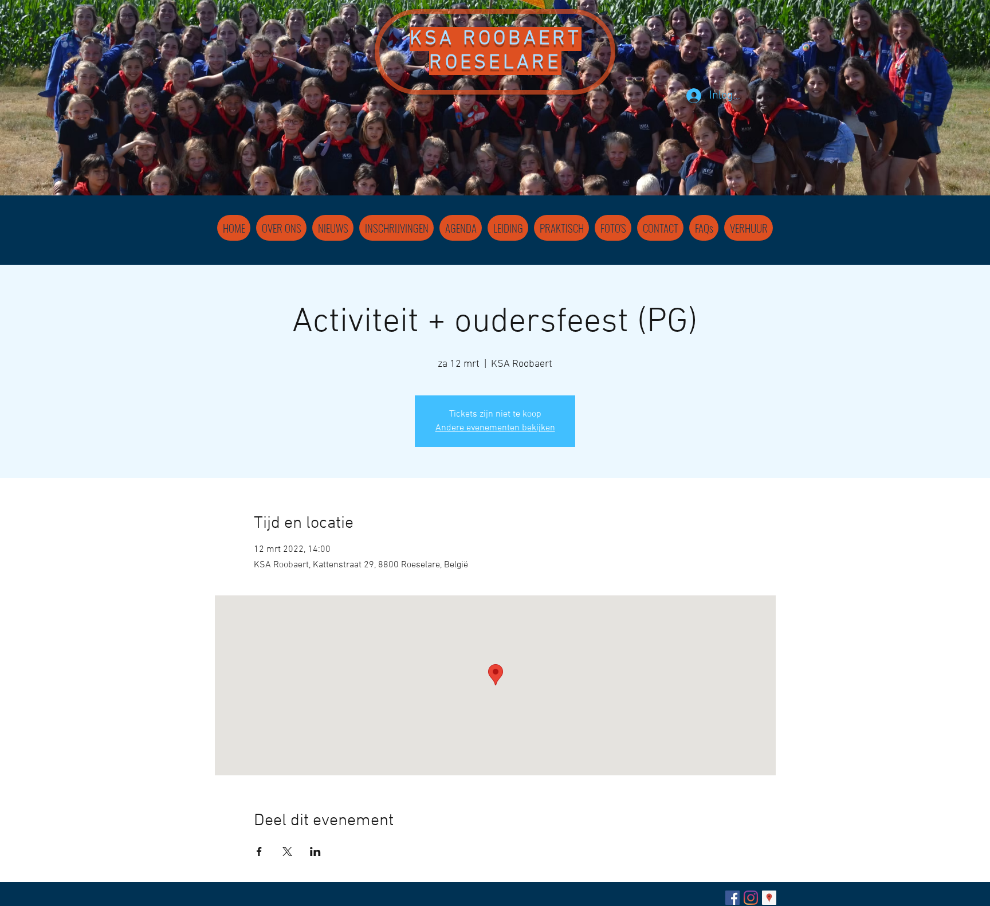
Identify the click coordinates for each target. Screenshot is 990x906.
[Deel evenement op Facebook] (259, 851)
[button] (508, 228)
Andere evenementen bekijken (495, 428)
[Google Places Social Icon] (769, 898)
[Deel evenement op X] (287, 851)
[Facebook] (732, 898)
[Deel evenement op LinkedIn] (315, 851)
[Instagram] (751, 898)
